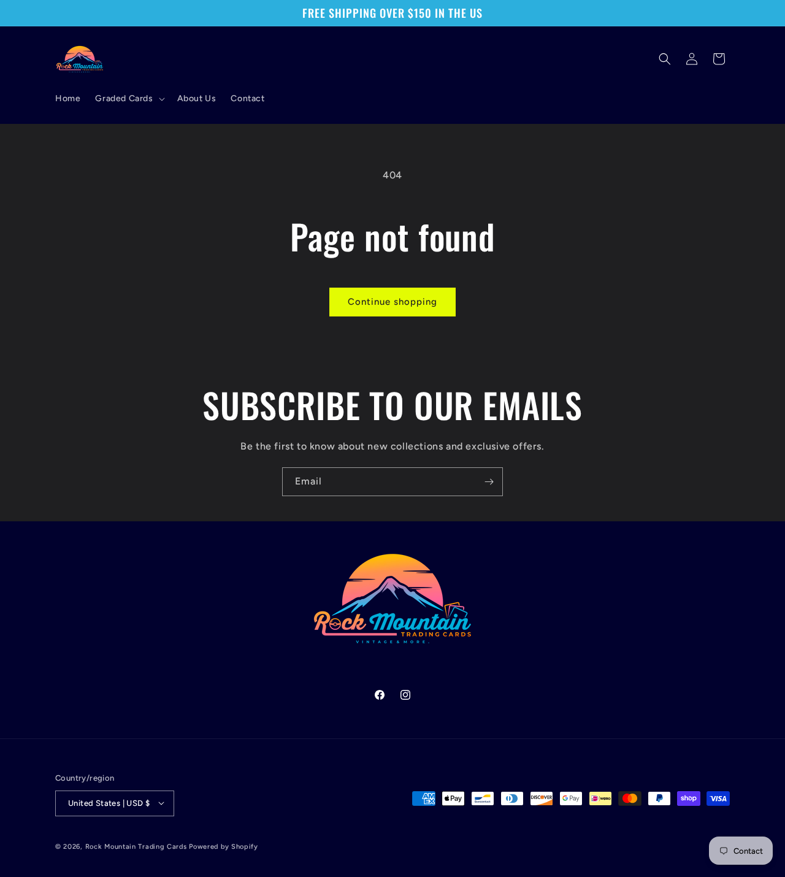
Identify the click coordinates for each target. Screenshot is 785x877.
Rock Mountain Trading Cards (136, 846)
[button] (128, 99)
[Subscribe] (488, 481)
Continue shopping (392, 301)
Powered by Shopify (223, 846)
